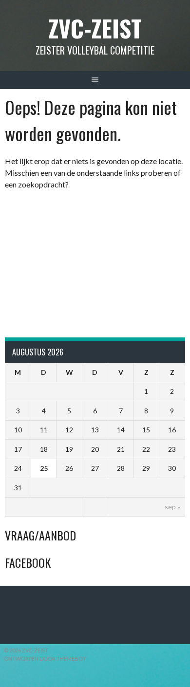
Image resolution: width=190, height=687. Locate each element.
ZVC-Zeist (95, 28)
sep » (172, 506)
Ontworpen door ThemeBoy (45, 658)
